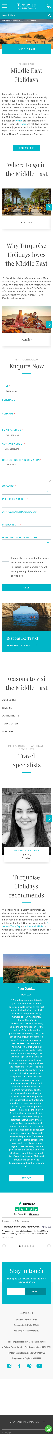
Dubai (23, 124)
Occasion (9, 486)
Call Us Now (26, 148)
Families (26, 326)
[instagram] (12, 1367)
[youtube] (42, 1367)
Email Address (12, 430)
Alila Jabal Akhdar (34, 926)
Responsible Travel (19, 645)
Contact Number (13, 444)
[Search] (49, 15)
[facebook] (22, 1367)
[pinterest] (31, 1367)
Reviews (26, 1178)
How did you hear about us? (21, 538)
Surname (8, 414)
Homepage (6, 21)
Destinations (18, 21)
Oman (19, 121)
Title (6, 386)
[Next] (49, 207)
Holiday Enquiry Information (21, 460)
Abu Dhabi (26, 208)
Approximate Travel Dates (19, 512)
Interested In (11, 525)
